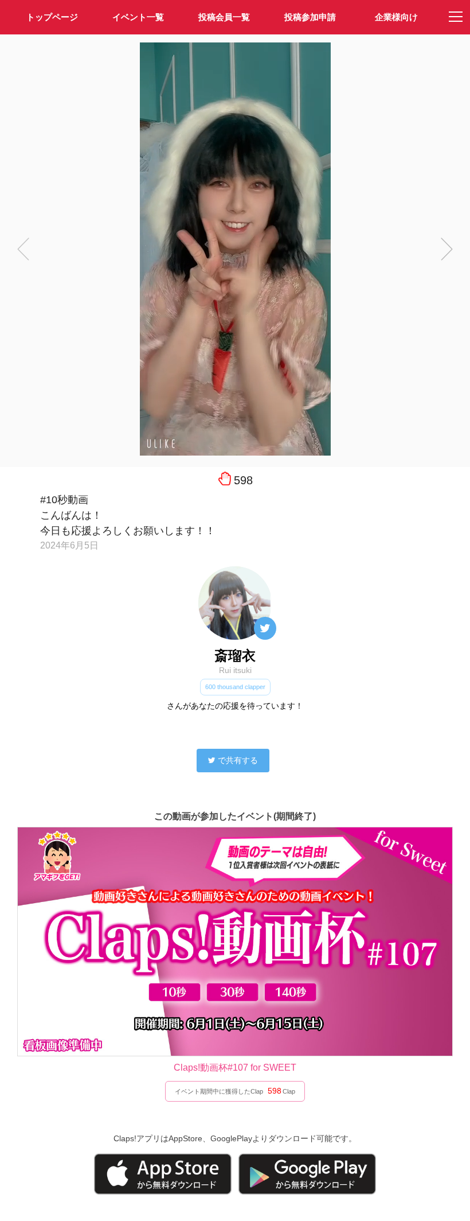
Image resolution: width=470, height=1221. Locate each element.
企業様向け (396, 17)
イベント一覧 (138, 17)
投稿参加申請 (310, 17)
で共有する (238, 760)
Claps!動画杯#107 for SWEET (235, 1067)
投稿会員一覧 (224, 17)
